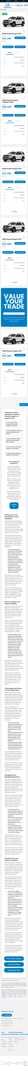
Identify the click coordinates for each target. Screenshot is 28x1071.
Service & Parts (11, 1033)
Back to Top (23, 404)
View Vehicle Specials (14, 959)
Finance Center (17, 1033)
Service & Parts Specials (11, 1042)
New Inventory (5, 1037)
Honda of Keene (2, 1063)
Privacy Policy (6, 1063)
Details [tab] (10, 52)
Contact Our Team (14, 970)
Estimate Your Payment (8, 46)
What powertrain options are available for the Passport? (13, 454)
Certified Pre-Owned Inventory (4, 1045)
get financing (18, 485)
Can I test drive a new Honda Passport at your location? (13, 447)
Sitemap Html (17, 1063)
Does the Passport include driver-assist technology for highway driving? (13, 440)
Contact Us (14, 506)
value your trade (12, 819)
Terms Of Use (10, 1063)
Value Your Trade (20, 46)
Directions (22, 1039)
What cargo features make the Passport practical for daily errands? (14, 432)
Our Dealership (24, 1033)
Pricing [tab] (18, 52)
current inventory (17, 493)
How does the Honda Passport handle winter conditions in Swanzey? (12, 424)
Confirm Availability (20, 37)
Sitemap (13, 1063)
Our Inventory (5, 1033)
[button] (24, 32)
